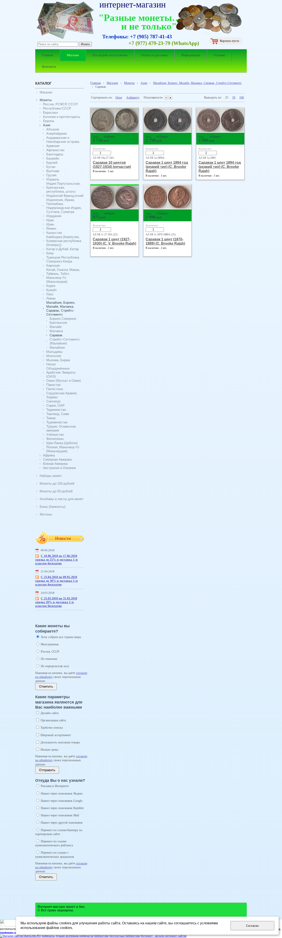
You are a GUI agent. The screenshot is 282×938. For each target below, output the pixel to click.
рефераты (48, 936)
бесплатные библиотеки (124, 936)
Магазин (112, 83)
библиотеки (101, 936)
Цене (118, 97)
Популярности (153, 97)
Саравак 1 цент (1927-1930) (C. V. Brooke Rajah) (114, 241)
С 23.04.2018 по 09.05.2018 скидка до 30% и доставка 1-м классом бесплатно (56, 580)
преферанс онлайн (11, 932)
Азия (144, 83)
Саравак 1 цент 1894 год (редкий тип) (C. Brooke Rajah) (167, 166)
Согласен (252, 925)
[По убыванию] (166, 97)
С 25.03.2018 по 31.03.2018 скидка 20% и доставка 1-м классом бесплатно (56, 602)
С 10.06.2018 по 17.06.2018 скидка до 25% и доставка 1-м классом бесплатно (56, 559)
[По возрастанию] (170, 97)
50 (233, 97)
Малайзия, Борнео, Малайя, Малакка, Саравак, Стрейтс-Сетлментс (197, 83)
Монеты (129, 83)
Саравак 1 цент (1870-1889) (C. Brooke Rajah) (165, 241)
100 (241, 97)
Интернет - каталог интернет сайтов (163, 936)
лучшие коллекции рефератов (74, 936)
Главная (95, 83)
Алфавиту (132, 97)
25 (226, 97)
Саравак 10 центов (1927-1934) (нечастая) (112, 164)
